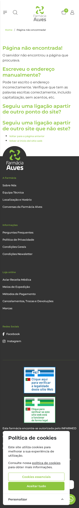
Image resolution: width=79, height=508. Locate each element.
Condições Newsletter (17, 254)
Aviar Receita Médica (17, 279)
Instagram (14, 341)
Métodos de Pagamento (19, 294)
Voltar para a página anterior (26, 136)
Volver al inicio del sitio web (25, 140)
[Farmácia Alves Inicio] (39, 12)
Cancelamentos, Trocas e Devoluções (28, 301)
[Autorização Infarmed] (39, 410)
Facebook (13, 334)
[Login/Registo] (72, 12)
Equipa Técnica (13, 192)
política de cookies (46, 463)
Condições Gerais (14, 246)
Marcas (7, 308)
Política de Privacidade (18, 239)
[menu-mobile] (5, 12)
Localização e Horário (17, 199)
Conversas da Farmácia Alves (22, 206)
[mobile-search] (15, 12)
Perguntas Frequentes (18, 232)
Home (8, 29)
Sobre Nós (9, 185)
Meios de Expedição (16, 286)
